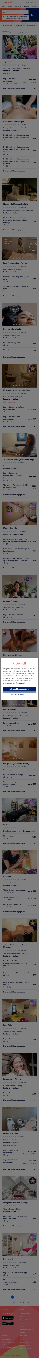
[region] (19, 679)
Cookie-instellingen (19, 695)
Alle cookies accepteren (20, 689)
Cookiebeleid (21, 683)
